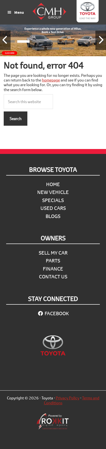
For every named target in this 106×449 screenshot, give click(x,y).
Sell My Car (53, 252)
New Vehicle (53, 192)
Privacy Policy (67, 397)
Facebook (56, 313)
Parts (53, 260)
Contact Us (53, 276)
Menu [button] (19, 12)
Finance (53, 268)
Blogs (53, 216)
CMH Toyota (87, 12)
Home (53, 184)
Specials (53, 200)
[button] (23, 42)
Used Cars (53, 208)
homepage (51, 79)
